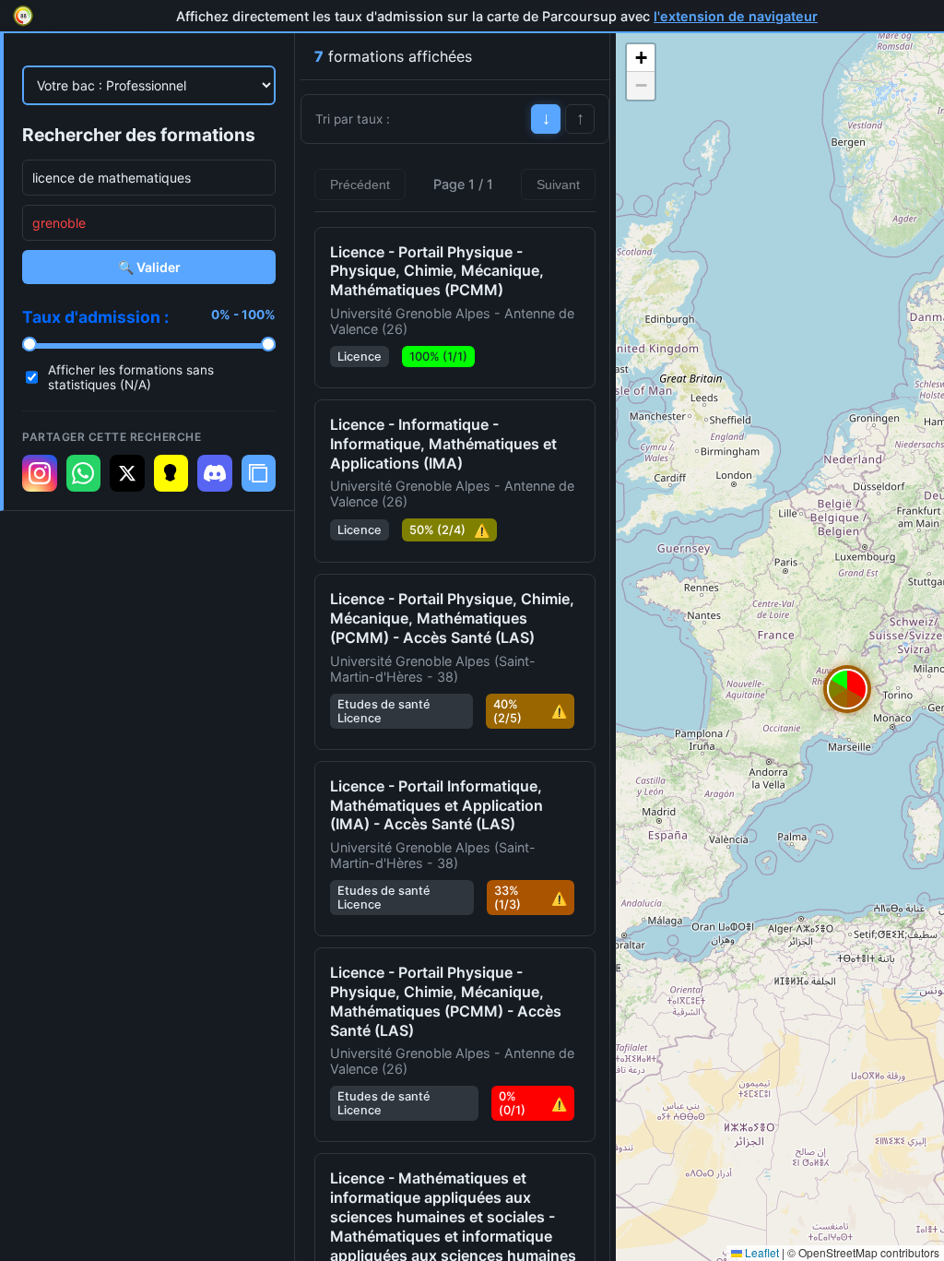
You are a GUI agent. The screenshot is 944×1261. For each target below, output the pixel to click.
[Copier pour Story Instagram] (39, 473)
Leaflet (760, 1252)
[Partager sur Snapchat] (171, 473)
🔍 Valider (149, 267)
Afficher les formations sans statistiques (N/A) (131, 377)
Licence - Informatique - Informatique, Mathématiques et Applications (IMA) (443, 443)
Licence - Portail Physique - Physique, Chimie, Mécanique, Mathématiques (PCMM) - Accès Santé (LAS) (445, 1001)
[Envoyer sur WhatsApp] (83, 473)
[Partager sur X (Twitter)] (127, 473)
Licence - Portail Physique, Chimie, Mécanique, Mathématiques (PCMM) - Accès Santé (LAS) (452, 618)
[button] (847, 689)
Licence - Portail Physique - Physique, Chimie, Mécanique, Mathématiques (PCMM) (437, 271)
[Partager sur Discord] (214, 473)
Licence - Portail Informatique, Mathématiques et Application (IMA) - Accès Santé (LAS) (436, 805)
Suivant (558, 184)
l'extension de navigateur (736, 16)
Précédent (360, 184)
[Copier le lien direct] (259, 473)
